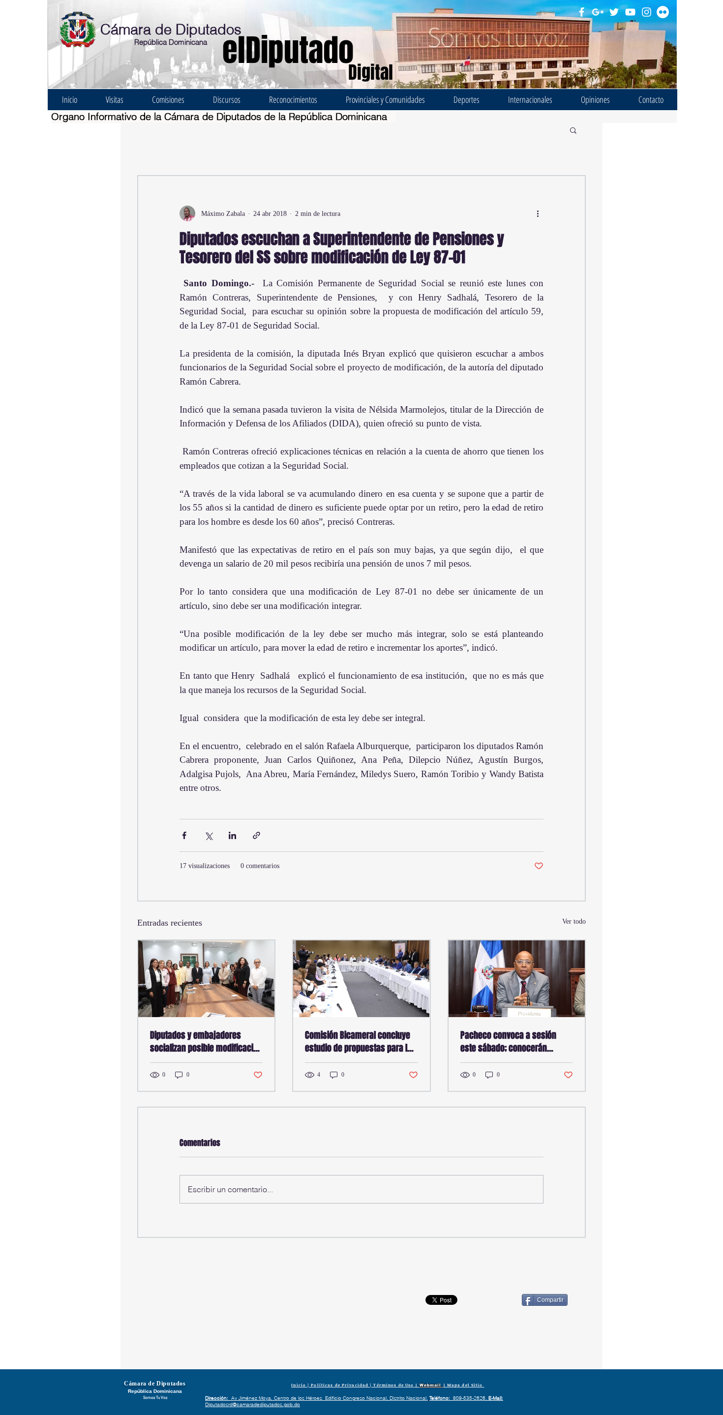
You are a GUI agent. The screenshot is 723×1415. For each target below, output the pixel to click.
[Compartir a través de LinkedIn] (232, 835)
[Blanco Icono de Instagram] (646, 12)
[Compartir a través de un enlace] (256, 835)
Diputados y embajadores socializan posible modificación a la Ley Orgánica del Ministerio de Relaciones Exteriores (206, 1041)
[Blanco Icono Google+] (598, 12)
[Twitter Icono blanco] (614, 12)
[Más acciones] (537, 213)
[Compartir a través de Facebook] (184, 835)
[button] (573, 130)
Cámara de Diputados (170, 29)
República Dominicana (170, 42)
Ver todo (574, 921)
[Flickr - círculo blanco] (663, 12)
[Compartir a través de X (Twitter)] (208, 835)
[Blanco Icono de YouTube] (630, 12)
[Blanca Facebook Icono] (581, 12)
